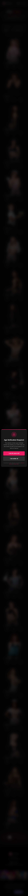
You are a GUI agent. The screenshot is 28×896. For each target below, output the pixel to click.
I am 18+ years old (14, 453)
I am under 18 (14, 458)
